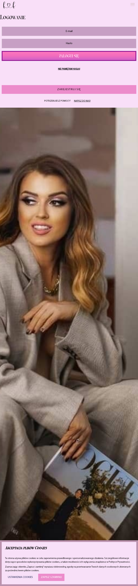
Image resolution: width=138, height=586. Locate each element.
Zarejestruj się (69, 89)
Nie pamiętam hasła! (69, 69)
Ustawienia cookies (20, 577)
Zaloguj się (69, 55)
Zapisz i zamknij (51, 577)
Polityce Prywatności (119, 562)
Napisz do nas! (82, 101)
